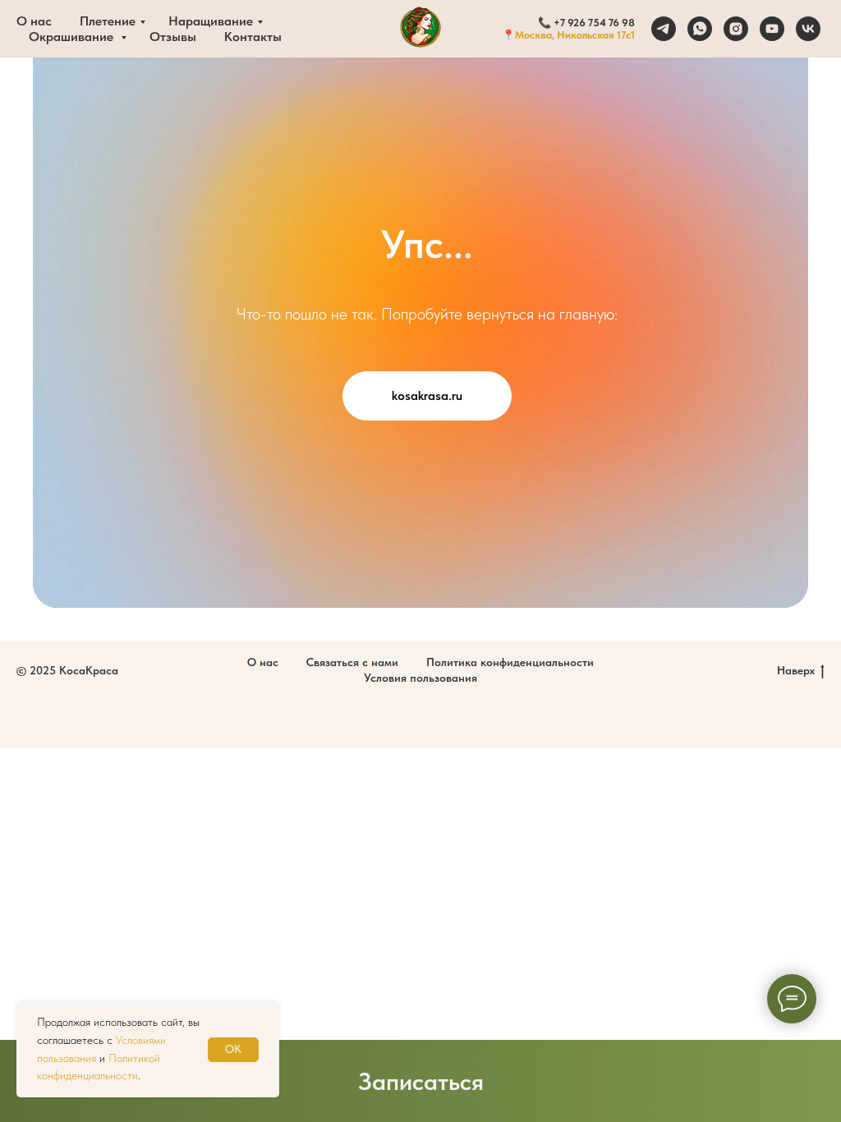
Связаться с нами (352, 662)
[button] (420, 1081)
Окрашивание (73, 36)
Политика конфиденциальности (510, 662)
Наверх (796, 670)
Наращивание (210, 21)
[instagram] (736, 28)
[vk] (808, 28)
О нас (34, 21)
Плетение (108, 21)
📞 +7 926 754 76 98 (586, 22)
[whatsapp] (699, 28)
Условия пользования (420, 677)
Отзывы (172, 36)
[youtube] (772, 28)
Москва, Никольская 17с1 (575, 35)
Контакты (253, 36)
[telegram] (663, 28)
